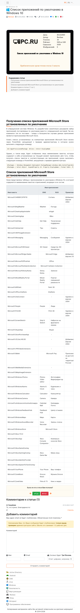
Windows (12, 585)
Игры (11, 598)
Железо (12, 595)
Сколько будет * (60, 555)
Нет (45, 494)
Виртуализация (15, 591)
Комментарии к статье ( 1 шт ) (23, 87)
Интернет (13, 601)
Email (27, 555)
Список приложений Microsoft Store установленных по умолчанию (37, 85)
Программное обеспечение (20, 604)
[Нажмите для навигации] (7, 3)
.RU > (69, 3)
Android (12, 575)
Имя (9, 555)
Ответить (71, 510)
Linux (11, 582)
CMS (11, 579)
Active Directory (15, 572)
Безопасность (14, 588)
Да (37, 494)
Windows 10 (13, 7)
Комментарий (11, 530)
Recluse (11, 17)
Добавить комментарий (20, 90)
